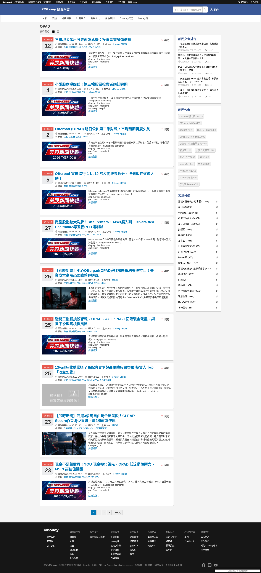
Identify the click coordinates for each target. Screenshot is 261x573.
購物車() (244, 2)
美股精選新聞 (105, 380)
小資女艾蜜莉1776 (205, 150)
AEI (83, 234)
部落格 (50, 541)
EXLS (84, 283)
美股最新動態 (101, 428)
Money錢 (143, 18)
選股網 (169, 541)
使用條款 (148, 565)
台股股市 (134, 537)
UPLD (97, 92)
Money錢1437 (186, 164)
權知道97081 (185, 130)
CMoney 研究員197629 (191, 116)
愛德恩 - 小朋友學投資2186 (193, 143)
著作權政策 (158, 565)
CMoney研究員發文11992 (192, 137)
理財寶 (73, 537)
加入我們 (51, 545)
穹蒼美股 (184, 307)
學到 (186, 537)
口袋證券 (115, 558)
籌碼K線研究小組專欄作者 (194, 268)
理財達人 (81, 18)
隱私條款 (138, 565)
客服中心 (205, 537)
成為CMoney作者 (209, 545)
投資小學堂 (116, 545)
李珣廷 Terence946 (188, 184)
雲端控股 (170, 545)
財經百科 (115, 549)
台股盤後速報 (189, 291)
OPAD (91, 47)
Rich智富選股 (186, 302)
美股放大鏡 (116, 554)
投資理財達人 (188, 218)
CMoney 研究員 (120, 44)
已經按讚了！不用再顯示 (238, 571)
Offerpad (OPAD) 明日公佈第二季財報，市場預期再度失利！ (104, 129)
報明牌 (169, 549)
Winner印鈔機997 (188, 177)
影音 (72, 554)
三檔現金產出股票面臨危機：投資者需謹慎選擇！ (95, 40)
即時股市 (59, 2)
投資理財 (47, 2)
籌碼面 (184, 235)
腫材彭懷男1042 (187, 170)
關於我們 (51, 537)
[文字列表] (58, 31)
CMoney (6, 2)
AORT (84, 92)
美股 (54, 18)
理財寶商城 (19, 2)
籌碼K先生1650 (187, 157)
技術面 (184, 229)
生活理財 (110, 18)
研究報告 (66, 18)
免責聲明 (179, 565)
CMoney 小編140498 (189, 123)
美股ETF (134, 549)
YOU (92, 428)
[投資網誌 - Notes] (57, 9)
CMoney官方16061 (206, 130)
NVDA (97, 283)
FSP (99, 234)
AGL (79, 283)
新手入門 (95, 18)
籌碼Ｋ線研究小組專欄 (193, 201)
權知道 (115, 280)
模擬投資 (83, 2)
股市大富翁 (171, 537)
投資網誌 (115, 537)
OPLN (97, 47)
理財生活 (185, 296)
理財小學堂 (187, 252)
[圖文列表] (53, 31)
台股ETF (134, 545)
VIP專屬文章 (187, 212)
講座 (72, 545)
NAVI (90, 283)
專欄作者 (185, 274)
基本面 (184, 240)
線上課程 (74, 549)
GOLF (84, 47)
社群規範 (169, 565)
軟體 (72, 541)
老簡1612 (204, 157)
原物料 (184, 285)
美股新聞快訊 (75, 47)
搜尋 (205, 9)
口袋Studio (189, 541)
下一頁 (117, 512)
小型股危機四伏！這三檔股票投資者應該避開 (91, 84)
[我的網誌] (214, 9)
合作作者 (74, 558)
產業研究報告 (188, 224)
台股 (44, 18)
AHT (88, 234)
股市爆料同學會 (34, 2)
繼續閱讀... (93, 67)
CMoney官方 (127, 18)
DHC (94, 234)
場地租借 (205, 549)
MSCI (79, 428)
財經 (183, 279)
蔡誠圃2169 (185, 150)
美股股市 (134, 541)
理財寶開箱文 (188, 246)
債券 (132, 554)
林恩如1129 (203, 164)
